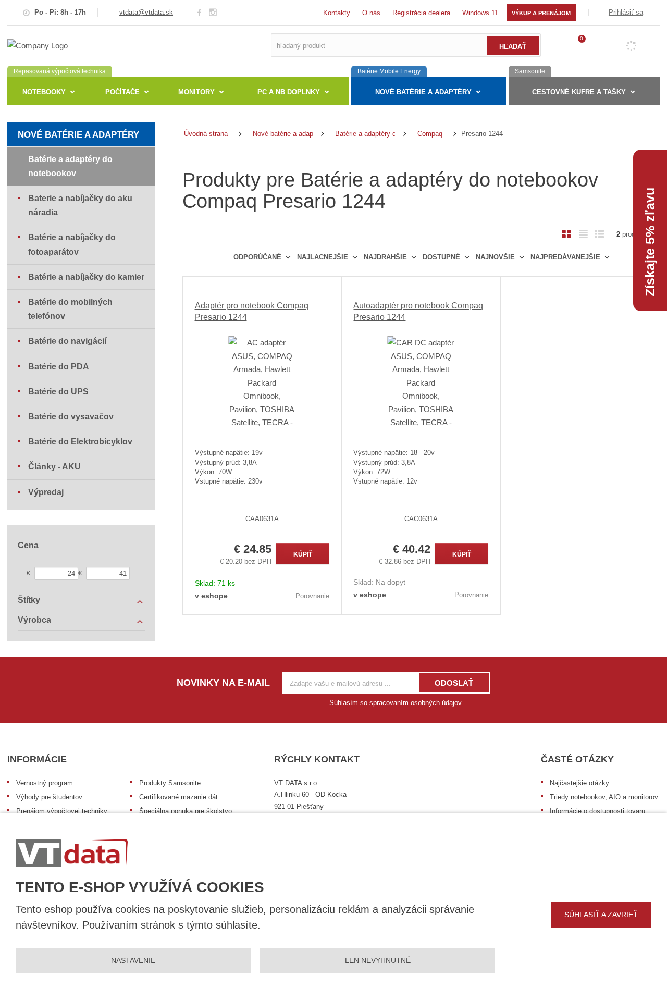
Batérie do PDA (58, 366)
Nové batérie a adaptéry (78, 135)
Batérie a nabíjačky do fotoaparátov (72, 244)
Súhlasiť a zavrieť (601, 914)
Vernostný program (44, 783)
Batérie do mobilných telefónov (70, 309)
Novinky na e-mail (223, 682)
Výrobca (34, 619)
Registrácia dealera (421, 13)
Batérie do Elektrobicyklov (80, 441)
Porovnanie (312, 596)
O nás (371, 13)
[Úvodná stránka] (37, 44)
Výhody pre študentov (49, 797)
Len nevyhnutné (378, 960)
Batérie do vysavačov (71, 416)
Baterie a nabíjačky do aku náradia (80, 205)
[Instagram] (213, 12)
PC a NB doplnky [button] (288, 92)
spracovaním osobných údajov (415, 703)
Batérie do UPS (58, 391)
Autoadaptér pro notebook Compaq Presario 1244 (418, 311)
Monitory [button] (196, 92)
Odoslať (454, 682)
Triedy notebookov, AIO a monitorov (604, 797)
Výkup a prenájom (541, 13)
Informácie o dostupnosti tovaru (597, 811)
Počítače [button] (122, 92)
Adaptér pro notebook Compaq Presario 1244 (251, 311)
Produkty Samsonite (170, 783)
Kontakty (336, 13)
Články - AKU (54, 466)
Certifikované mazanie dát (178, 797)
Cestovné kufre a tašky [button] (579, 92)
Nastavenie (133, 960)
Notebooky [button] (44, 92)
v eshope (211, 595)
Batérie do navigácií (67, 341)
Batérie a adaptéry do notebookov (70, 166)
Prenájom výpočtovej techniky (61, 811)
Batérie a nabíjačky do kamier (86, 277)
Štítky (29, 600)
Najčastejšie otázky (579, 783)
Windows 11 (480, 13)
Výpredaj (46, 492)
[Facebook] (199, 12)
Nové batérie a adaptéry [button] (423, 92)
